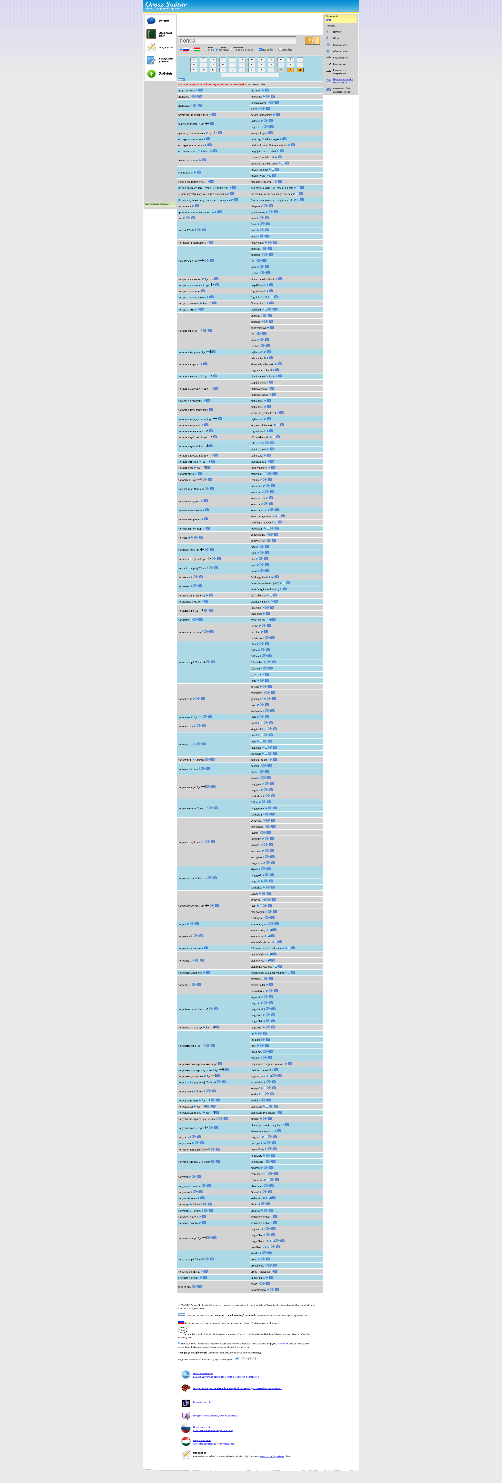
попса (328, 20)
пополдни (184, 759)
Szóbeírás (166, 8)
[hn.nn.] (265, 1088)
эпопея (182, 1286)
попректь (184, 936)
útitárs (254, 1204)
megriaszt (256, 1137)
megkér (255, 1058)
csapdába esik (258, 285)
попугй (183, 1119)
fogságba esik (258, 291)
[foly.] (272, 297)
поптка (183, 1259)
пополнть (184, 717)
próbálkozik (257, 1247)
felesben (255, 668)
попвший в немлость (192, 242)
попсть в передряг (190, 419)
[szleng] (273, 169)
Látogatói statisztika (202, 1402)
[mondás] (297, 194)
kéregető (255, 1088)
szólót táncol (258, 619)
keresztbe (256, 492)
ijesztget (255, 1143)
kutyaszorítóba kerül (262, 425)
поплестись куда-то (189, 601)
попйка (183, 632)
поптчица (184, 1210)
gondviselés (257, 540)
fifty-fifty (256, 674)
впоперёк (183, 96)
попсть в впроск (189, 364)
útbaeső (255, 1192)
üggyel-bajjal (258, 1277)
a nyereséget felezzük (262, 157)
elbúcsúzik (256, 1106)
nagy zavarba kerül (261, 370)
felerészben (257, 662)
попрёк (182, 924)
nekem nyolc (258, 175)
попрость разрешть (190, 1076)
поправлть (185, 878)
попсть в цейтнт (189, 437)
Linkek (176, 8)
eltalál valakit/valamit (263, 279)
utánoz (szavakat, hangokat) (266, 1125)
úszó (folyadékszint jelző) (265, 583)
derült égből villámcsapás (265, 139)
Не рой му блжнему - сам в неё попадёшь (204, 200)
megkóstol (256, 1015)
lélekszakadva (258, 102)
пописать (183, 559)
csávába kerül (258, 358)
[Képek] (200, 90)
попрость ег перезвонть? (194, 1064)
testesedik (256, 753)
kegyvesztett (257, 242)
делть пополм (187, 123)
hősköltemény (258, 1289)
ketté (253, 680)
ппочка (183, 769)
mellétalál (256, 309)
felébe (254, 650)
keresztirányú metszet (263, 516)
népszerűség (257, 1149)
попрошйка (185, 1091)
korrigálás (256, 857)
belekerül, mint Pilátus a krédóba (269, 145)
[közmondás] (298, 187)
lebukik (255, 480)
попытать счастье (188, 1216)
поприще (183, 984)
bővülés (255, 686)
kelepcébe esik (259, 388)
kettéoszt (255, 121)
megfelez (256, 127)
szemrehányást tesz (261, 942)
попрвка (183, 842)
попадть (183, 260)
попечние (184, 537)
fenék (254, 224)
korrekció (256, 851)
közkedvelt (257, 1161)
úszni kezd (256, 613)
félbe (253, 644)
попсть (182, 330)
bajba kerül (257, 352)
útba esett (256, 90)
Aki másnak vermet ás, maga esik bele (272, 187)
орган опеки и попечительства (196, 212)
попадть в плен (187, 291)
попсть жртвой (188, 461)
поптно (183, 1186)
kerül (253, 267)
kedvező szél (258, 1198)
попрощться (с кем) (190, 1112)
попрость (184, 1045)
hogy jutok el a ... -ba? (263, 151)
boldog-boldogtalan (261, 114)
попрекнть (185, 960)
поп (180, 218)
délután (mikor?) (260, 759)
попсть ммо (186, 473)
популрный (185, 1161)
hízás (253, 705)
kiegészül (256, 729)
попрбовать (185, 1009)
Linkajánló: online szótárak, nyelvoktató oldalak (215, 1416)
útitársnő (255, 1210)
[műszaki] (284, 583)
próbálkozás (257, 1265)
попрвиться (185, 808)
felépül (254, 802)
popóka (255, 765)
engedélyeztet (258, 1076)
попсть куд (185, 467)
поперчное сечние (190, 510)
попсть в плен (187, 431)
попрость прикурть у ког (195, 1070)
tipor (253, 553)
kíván (254, 1051)
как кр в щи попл (190, 139)
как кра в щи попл (191, 145)
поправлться (186, 905)
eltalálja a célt (258, 449)
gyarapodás (257, 699)
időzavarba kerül (260, 437)
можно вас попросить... (192, 181)
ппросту (183, 1082)
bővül (254, 723)
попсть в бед (187, 352)
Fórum (149, 8)
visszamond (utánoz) (262, 1131)
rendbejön (256, 814)
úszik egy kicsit (259, 577)
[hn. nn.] (263, 1094)
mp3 (191, 260)
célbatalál (256, 443)
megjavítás (257, 863)
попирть (183, 549)
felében (255, 656)
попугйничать (187, 1128)
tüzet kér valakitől (261, 1070)
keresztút (256, 504)
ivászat (254, 626)
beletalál (255, 254)
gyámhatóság (258, 212)
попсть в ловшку (189, 388)
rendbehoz (256, 796)
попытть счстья (188, 1223)
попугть (183, 1137)
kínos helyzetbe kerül (262, 364)
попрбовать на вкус (190, 1027)
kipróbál (255, 997)
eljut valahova (258, 327)
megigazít (256, 784)
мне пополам (185, 172)
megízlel (255, 1003)
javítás (254, 832)
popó (253, 230)
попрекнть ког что (190, 972)
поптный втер (187, 1198)
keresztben (256, 96)
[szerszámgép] (268, 528)
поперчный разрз (189, 519)
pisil (253, 559)
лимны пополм (188, 160)
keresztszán (257, 528)
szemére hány (258, 930)
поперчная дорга (189, 501)
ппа (181, 230)
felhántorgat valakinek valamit (268, 948)
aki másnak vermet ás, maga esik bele (271, 194)
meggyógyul (258, 808)
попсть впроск (188, 455)
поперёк (182, 489)
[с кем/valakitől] (267, 1106)
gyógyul (255, 899)
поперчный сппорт (190, 528)
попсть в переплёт (189, 425)
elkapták (255, 206)
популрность (186, 1149)
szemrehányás (258, 924)
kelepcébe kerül (259, 394)
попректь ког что (189, 948)
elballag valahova (260, 601)
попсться (184, 480)
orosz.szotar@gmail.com (272, 1456)
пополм (183, 662)
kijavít (254, 778)
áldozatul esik (258, 303)
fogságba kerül (259, 297)
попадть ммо (187, 309)
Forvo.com (283, 1343)
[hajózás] (269, 1198)
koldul (254, 1100)
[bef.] (266, 473)
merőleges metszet (261, 522)
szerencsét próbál (260, 1216)
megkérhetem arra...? (262, 181)
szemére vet (257, 936)
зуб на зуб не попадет (191, 133)
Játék (157, 8)
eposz (254, 1283)
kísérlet (255, 1253)
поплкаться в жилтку (191, 595)
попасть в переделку (190, 400)
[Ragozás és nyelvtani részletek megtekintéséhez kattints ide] (194, 96)
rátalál (254, 273)
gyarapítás (256, 692)
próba (254, 1259)
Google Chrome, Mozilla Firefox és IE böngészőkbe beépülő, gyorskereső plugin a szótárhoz (237, 1388)
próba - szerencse (260, 1271)
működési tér (258, 984)
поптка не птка (189, 1271)
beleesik (255, 248)
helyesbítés (257, 826)
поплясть (184, 619)
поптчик (183, 1204)
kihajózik (256, 607)
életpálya (256, 978)
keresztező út (258, 498)
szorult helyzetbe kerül (263, 413)
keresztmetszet (259, 510)
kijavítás (255, 845)
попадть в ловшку (190, 285)
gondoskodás (258, 534)
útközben (256, 1186)
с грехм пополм (188, 1277)
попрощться (185, 1106)
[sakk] (274, 437)
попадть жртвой (188, 303)
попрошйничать (188, 1100)
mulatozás (256, 638)
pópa (253, 218)
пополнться (185, 744)
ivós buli (255, 632)
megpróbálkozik (260, 1241)
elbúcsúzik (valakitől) (263, 1112)
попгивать (184, 1143)
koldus (254, 1094)
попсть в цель (187, 446)
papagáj (255, 1118)
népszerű (255, 1167)
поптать (183, 1176)
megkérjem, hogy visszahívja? (267, 1064)
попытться (184, 1238)
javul (253, 905)
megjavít (255, 790)
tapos (253, 546)
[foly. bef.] (278, 425)
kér (252, 1039)
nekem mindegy (259, 169)
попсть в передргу (190, 409)
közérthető (256, 1155)
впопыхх (184, 105)
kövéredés (256, 711)
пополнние (185, 699)
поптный (184, 1192)
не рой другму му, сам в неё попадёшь (202, 194)
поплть (183, 610)
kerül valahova (259, 467)
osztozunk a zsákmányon (264, 163)
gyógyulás (256, 820)
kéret (253, 1045)
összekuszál (257, 1180)
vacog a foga (258, 133)
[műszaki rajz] (279, 516)
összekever (257, 1174)
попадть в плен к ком (192, 297)
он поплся (184, 206)
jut (252, 260)
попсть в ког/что (189, 376)
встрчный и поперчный (193, 114)
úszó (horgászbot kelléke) (265, 589)
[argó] (283, 163)
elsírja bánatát (258, 595)
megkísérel (257, 1009)
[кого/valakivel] (270, 1076)
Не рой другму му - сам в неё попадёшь (203, 187)
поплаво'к (184, 586)
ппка (181, 568)
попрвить (184, 787)
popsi (254, 236)
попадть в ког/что (189, 279)
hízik (253, 717)
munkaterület (258, 991)
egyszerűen (257, 1082)
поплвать (184, 577)
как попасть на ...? (189, 151)
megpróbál (257, 1021)
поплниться (185, 726)
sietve (254, 108)
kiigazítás (256, 838)
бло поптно (186, 90)
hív (252, 1033)
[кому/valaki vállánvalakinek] (271, 595)
